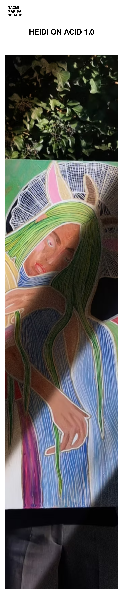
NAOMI (13, 7)
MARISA (14, 11)
